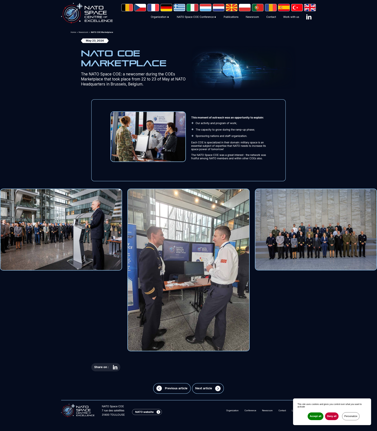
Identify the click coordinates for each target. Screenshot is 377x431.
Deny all (332, 416)
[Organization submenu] (168, 17)
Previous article (176, 388)
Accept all (315, 416)
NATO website (144, 411)
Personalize (350, 416)
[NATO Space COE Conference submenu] (215, 17)
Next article (203, 388)
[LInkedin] (308, 16)
